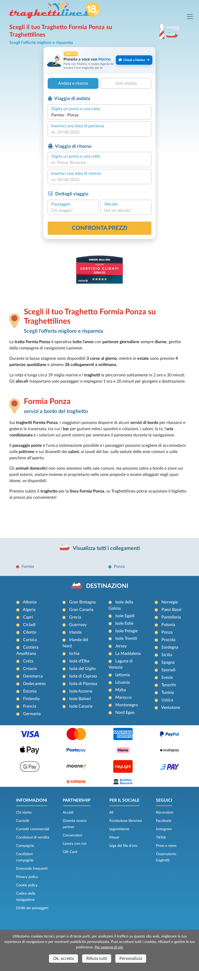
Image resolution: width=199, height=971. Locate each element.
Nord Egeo (124, 712)
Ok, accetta (63, 958)
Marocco (123, 697)
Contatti (22, 821)
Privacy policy (27, 877)
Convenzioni (72, 835)
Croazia (30, 669)
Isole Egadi (124, 616)
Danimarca (33, 676)
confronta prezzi (99, 228)
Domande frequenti (32, 868)
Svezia (167, 677)
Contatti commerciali (32, 829)
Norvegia (169, 602)
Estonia (30, 691)
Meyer (114, 837)
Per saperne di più (109, 947)
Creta (28, 661)
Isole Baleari (80, 699)
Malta (120, 690)
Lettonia (122, 675)
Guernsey (78, 625)
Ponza (119, 566)
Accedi (68, 812)
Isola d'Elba (79, 661)
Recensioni (164, 812)
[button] (99, 60)
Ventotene (170, 708)
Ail (111, 812)
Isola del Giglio (82, 669)
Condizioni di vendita (32, 837)
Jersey (121, 646)
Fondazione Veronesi (125, 821)
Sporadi (168, 670)
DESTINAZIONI (107, 586)
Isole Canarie (81, 706)
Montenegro (126, 705)
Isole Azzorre (80, 691)
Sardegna (169, 647)
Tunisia (167, 692)
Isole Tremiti (126, 638)
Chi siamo (24, 812)
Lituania (122, 682)
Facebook (163, 821)
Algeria (29, 610)
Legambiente (119, 829)
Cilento (29, 632)
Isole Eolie (124, 623)
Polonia (168, 625)
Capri (28, 617)
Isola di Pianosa (83, 684)
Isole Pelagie (126, 631)
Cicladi (29, 625)
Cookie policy (26, 885)
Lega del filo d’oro (123, 846)
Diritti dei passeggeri (32, 908)
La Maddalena (128, 653)
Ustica (167, 700)
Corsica (30, 640)
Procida (168, 640)
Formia (28, 566)
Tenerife (168, 685)
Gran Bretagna (82, 602)
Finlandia (31, 699)
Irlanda (75, 632)
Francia (29, 706)
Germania (32, 714)
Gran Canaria (81, 610)
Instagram (164, 829)
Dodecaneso (34, 684)
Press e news (166, 846)
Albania (30, 602)
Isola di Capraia (83, 676)
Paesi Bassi (171, 610)
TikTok (161, 837)
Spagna (168, 662)
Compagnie (25, 846)
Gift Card (70, 852)
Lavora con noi (74, 844)
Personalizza (130, 958)
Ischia (74, 653)
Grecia (75, 617)
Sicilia (166, 655)
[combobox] (99, 115)
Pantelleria (171, 617)
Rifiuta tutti (96, 958)
